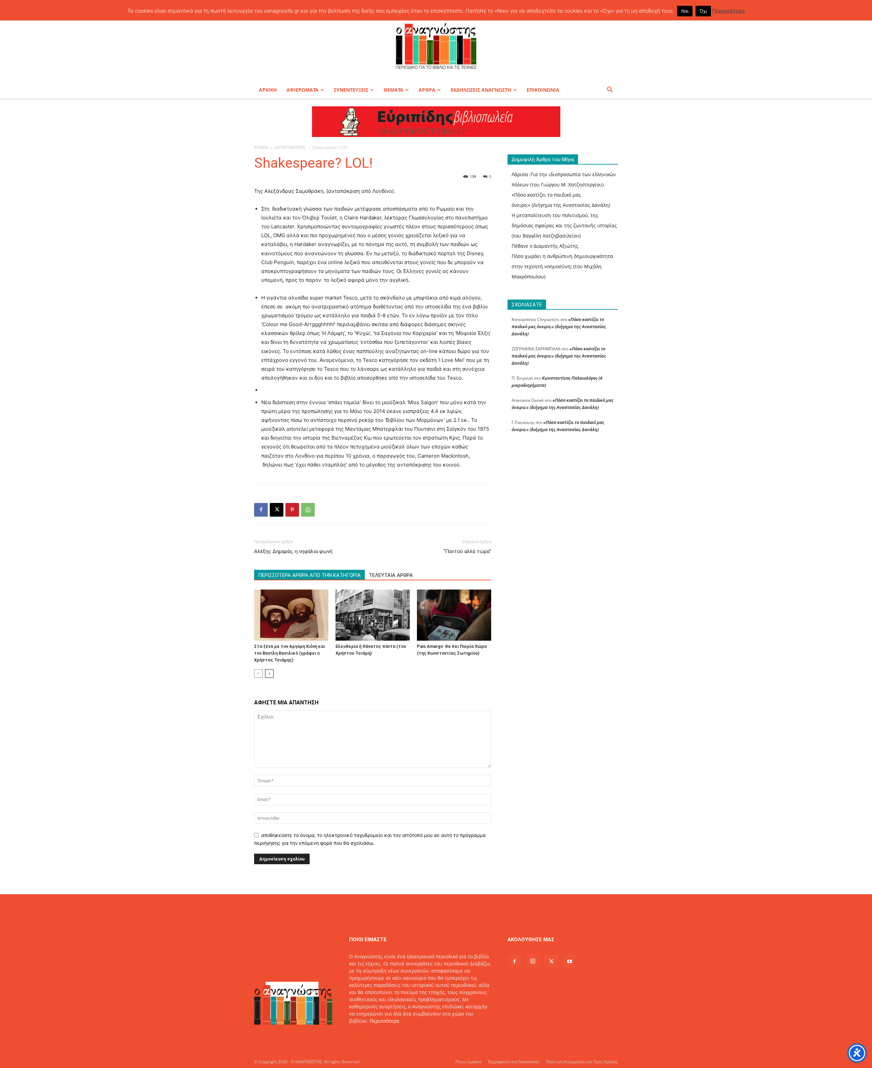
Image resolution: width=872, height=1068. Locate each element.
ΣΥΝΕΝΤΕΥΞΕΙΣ (351, 90)
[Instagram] (533, 961)
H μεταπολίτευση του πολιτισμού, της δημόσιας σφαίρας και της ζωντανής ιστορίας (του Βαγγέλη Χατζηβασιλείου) (564, 225)
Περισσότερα (384, 1021)
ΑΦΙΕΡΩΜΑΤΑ (302, 90)
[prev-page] (258, 673)
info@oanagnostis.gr (403, 1035)
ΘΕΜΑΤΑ (393, 90)
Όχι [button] (703, 11)
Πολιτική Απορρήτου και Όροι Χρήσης (582, 1062)
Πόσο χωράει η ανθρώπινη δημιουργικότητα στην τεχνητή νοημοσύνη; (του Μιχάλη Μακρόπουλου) (562, 266)
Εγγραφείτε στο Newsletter (514, 1062)
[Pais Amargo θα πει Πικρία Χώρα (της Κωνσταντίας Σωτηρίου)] (454, 615)
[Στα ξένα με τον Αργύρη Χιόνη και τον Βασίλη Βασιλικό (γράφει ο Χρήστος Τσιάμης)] (291, 615)
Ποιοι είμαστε (468, 1062)
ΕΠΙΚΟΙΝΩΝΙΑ (543, 90)
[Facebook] (261, 510)
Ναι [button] (684, 11)
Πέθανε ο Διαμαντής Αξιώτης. (545, 246)
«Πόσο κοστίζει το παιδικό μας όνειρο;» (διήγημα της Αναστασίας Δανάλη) (559, 326)
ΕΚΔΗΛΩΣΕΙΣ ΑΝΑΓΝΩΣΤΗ (481, 90)
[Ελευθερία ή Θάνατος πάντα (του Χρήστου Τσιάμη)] (373, 615)
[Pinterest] (292, 510)
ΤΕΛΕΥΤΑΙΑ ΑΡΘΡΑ (391, 575)
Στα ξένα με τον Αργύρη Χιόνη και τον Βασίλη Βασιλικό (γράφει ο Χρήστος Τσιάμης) (289, 653)
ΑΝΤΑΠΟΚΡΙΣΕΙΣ (290, 147)
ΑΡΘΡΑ (427, 90)
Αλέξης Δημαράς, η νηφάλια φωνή (293, 551)
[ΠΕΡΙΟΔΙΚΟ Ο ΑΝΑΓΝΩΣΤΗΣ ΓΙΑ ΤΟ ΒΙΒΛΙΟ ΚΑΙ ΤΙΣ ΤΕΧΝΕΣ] (436, 46)
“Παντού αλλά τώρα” (467, 551)
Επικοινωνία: (364, 1035)
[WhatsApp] (308, 510)
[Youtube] (569, 961)
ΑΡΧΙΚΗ (268, 90)
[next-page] (269, 673)
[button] (610, 90)
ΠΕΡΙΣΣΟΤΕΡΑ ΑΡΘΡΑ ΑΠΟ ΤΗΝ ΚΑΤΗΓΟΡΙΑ (309, 575)
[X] (276, 510)
